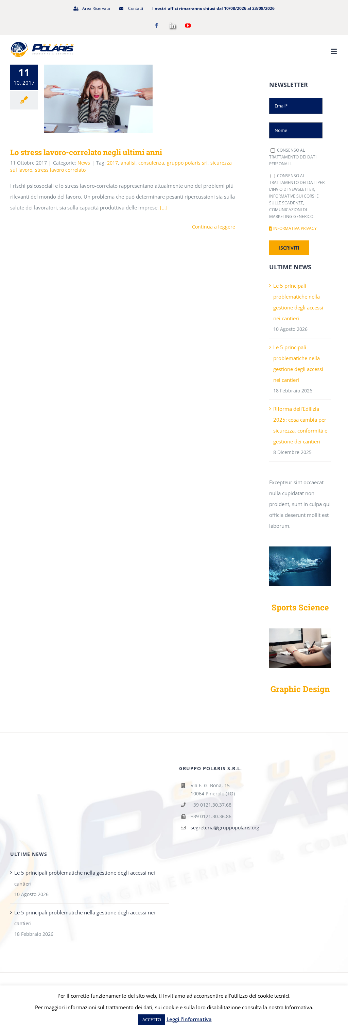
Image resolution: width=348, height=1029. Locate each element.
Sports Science (300, 607)
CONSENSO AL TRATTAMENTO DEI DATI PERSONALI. (292, 157)
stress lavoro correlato (60, 170)
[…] (164, 207)
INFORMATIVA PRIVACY (294, 228)
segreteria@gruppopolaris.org (225, 827)
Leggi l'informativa (189, 1019)
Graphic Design (300, 689)
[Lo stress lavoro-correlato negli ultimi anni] (98, 99)
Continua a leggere (213, 226)
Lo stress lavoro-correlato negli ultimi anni (88, 98)
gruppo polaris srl (187, 162)
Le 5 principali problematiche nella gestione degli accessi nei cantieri (84, 878)
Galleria (108, 98)
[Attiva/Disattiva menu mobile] (334, 51)
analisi (128, 162)
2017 (112, 162)
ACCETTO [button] (151, 1019)
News (83, 162)
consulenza (151, 162)
